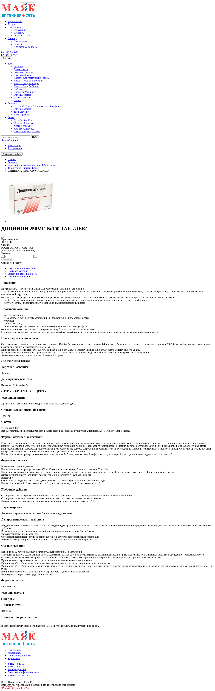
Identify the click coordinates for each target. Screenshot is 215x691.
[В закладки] (2, 237)
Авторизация (15, 148)
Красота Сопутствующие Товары (31, 77)
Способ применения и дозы (22, 273)
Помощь (12, 38)
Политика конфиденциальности (25, 672)
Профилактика (22, 97)
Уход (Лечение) (22, 111)
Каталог (6, 58)
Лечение (12, 103)
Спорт (17, 100)
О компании (14, 27)
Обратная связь (22, 35)
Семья (11, 117)
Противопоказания (18, 271)
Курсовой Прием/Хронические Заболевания (37, 106)
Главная (12, 159)
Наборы (18, 89)
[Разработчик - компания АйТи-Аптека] (15, 688)
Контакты (19, 32)
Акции (11, 24)
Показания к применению (22, 268)
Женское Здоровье (23, 123)
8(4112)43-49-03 (9, 52)
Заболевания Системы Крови (23, 168)
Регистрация (14, 145)
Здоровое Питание (24, 72)
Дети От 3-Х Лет (23, 120)
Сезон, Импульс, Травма (27, 131)
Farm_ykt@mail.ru (17, 669)
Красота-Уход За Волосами (28, 80)
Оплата (18, 44)
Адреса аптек (15, 21)
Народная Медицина (25, 92)
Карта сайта (14, 658)
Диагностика (21, 69)
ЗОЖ (10, 63)
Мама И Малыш (22, 126)
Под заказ (7, 260)
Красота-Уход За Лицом (26, 83)
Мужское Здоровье (24, 128)
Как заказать (20, 41)
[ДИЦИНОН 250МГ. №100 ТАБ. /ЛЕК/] (31, 221)
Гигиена (18, 66)
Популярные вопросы (25, 47)
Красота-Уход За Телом (26, 86)
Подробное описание (19, 276)
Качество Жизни (23, 75)
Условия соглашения (19, 675)
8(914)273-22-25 (9, 55)
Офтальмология (22, 94)
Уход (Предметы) (23, 114)
